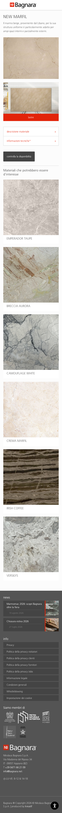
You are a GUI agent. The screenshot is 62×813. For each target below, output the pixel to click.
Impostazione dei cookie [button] (19, 698)
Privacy (10, 645)
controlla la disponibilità (19, 156)
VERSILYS (12, 575)
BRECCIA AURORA (18, 306)
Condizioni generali (17, 684)
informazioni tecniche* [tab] (19, 140)
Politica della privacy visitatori (22, 651)
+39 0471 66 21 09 (15, 767)
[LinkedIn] (18, 787)
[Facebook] (5, 787)
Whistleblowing (15, 691)
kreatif (28, 806)
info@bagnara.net (12, 771)
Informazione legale (17, 678)
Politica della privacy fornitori (22, 664)
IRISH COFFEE (15, 508)
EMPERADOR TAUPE (19, 238)
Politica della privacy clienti (21, 658)
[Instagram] (12, 787)
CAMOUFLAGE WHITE (21, 373)
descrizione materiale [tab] (18, 131)
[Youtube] (24, 787)
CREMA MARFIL (17, 441)
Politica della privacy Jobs (20, 671)
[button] (24, 608)
